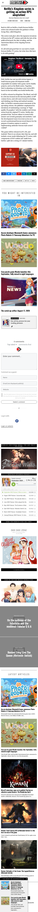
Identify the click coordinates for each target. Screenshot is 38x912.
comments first (25, 344)
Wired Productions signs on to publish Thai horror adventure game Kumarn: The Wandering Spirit (17, 791)
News (21, 21)
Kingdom (19, 180)
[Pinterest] (19, 173)
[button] (28, 898)
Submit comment (19, 402)
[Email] (34, 173)
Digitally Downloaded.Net (28, 902)
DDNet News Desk (13, 21)
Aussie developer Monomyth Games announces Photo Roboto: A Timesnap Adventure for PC (19, 234)
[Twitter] (13, 173)
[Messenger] (8, 173)
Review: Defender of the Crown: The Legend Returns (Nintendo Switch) (17, 872)
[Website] (12, 326)
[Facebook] (3, 173)
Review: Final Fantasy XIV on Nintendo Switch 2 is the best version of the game (18, 831)
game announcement (9, 180)
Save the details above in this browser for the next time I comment (20, 394)
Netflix (27, 180)
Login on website (7, 426)
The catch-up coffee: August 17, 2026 (15, 310)
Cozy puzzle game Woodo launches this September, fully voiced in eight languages (17, 272)
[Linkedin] (24, 173)
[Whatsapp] (29, 173)
